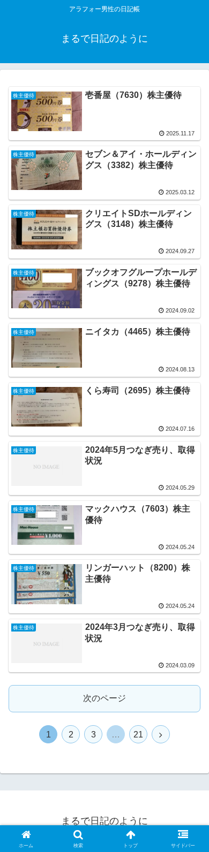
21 (138, 734)
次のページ (104, 698)
